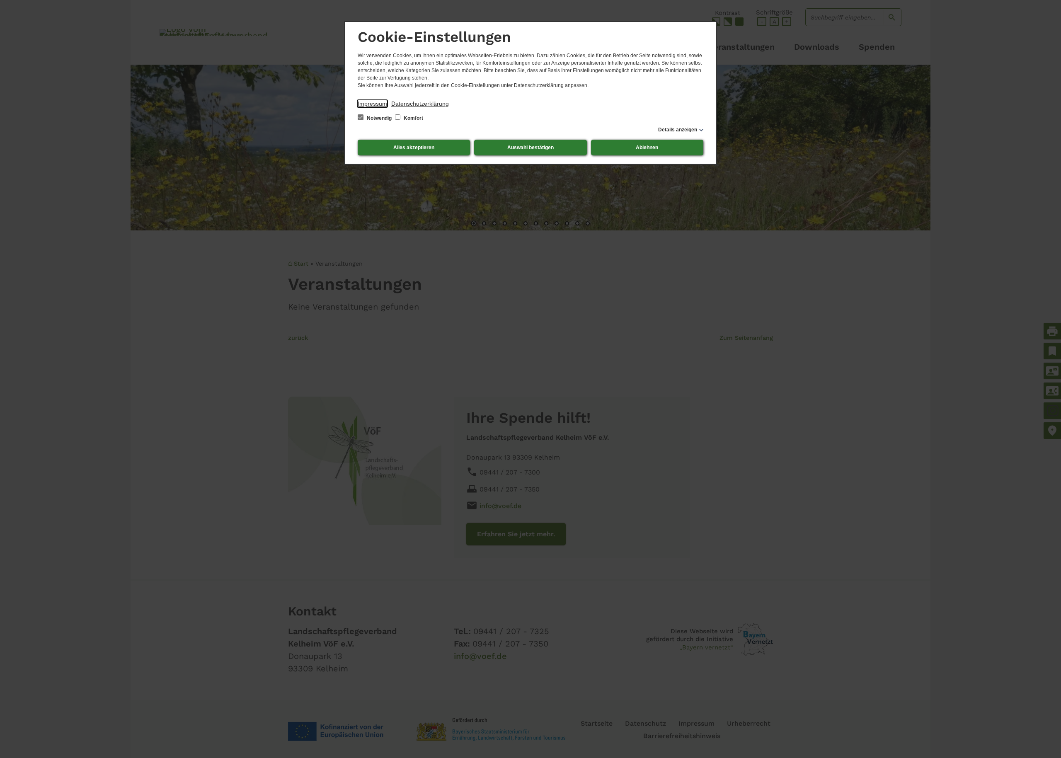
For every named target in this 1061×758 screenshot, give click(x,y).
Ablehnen (647, 147)
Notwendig (379, 118)
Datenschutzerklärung (420, 103)
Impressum (372, 103)
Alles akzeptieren (413, 147)
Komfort (412, 118)
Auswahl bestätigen (530, 147)
